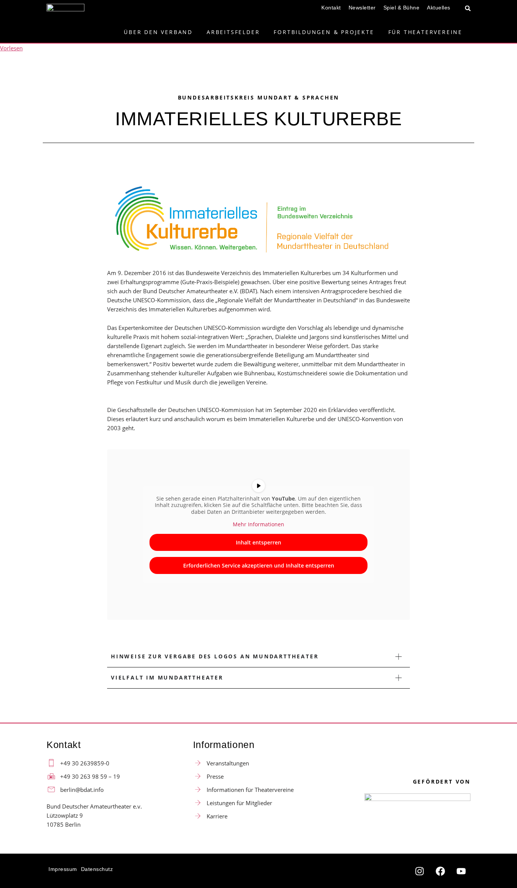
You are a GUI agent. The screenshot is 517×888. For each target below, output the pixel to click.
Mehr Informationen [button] (258, 524)
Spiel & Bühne (401, 8)
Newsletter (362, 8)
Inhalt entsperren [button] (258, 542)
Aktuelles (438, 8)
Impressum (62, 869)
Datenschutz (97, 869)
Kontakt (331, 8)
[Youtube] (461, 871)
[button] (468, 8)
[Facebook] (440, 871)
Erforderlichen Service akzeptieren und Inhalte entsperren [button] (258, 565)
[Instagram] (419, 871)
